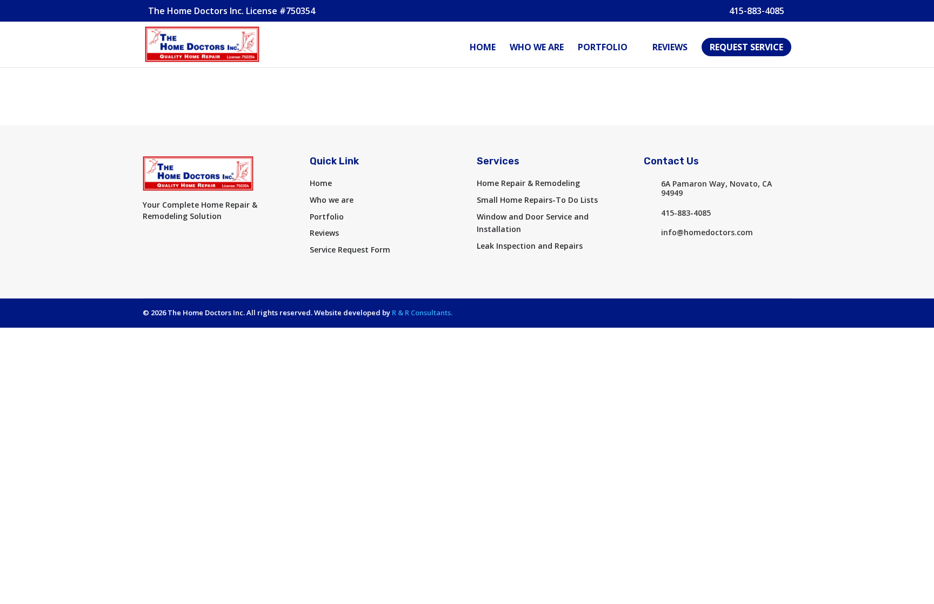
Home (483, 48)
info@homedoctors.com (707, 232)
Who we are (537, 48)
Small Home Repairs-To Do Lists (537, 200)
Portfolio (603, 48)
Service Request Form (350, 249)
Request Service (746, 47)
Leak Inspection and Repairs (530, 246)
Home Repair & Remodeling (528, 183)
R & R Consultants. (422, 312)
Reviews (670, 48)
